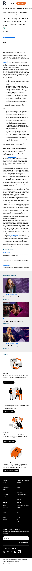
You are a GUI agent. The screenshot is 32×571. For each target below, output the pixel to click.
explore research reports (11, 470)
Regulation (6, 48)
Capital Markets (7, 252)
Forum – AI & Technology (10, 346)
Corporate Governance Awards (13, 321)
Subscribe (21, 3)
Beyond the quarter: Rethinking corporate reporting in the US (16, 267)
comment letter (12, 157)
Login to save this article (9, 37)
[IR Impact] (4, 3)
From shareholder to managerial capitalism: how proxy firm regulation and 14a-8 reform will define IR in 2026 (15, 261)
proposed (5, 62)
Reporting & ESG (7, 265)
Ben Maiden (5, 31)
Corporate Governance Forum (12, 297)
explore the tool (8, 411)
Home (4, 12)
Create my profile (23, 542)
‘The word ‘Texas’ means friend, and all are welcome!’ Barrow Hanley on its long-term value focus (15, 255)
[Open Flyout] (28, 3)
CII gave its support (14, 235)
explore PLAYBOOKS (9, 441)
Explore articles (8, 382)
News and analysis (12, 12)
